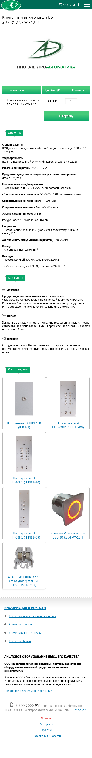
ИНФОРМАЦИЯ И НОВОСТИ (25, 608)
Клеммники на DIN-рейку (25, 633)
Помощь (46, 718)
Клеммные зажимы (21, 624)
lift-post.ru (80, 710)
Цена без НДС (52, 90)
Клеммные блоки (20, 641)
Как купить (46, 724)
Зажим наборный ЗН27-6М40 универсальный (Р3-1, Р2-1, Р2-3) (24, 581)
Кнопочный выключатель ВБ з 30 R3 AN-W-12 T (68, 535)
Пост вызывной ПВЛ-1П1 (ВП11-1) (24, 425)
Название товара (16, 90)
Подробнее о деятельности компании (28, 691)
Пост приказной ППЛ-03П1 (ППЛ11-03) (24, 535)
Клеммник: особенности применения (32, 616)
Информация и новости (46, 736)
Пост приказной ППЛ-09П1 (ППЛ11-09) (68, 425)
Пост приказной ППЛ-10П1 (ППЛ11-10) (24, 480)
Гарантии (46, 730)
